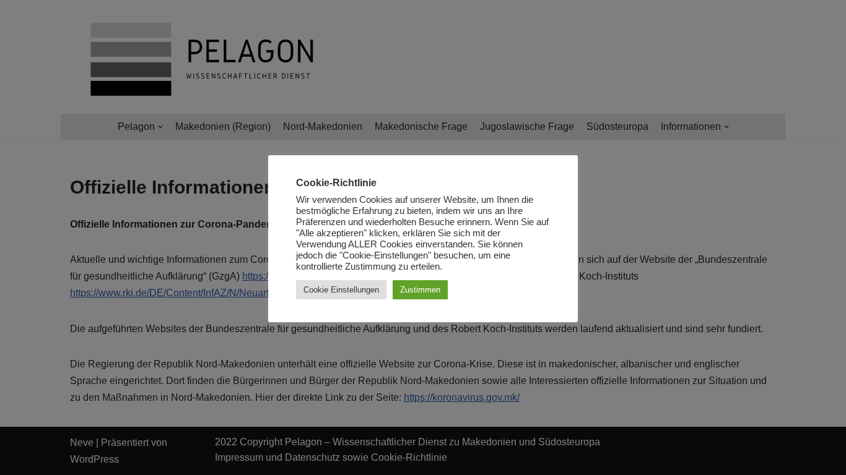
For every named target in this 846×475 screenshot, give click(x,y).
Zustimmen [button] (420, 289)
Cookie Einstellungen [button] (341, 289)
